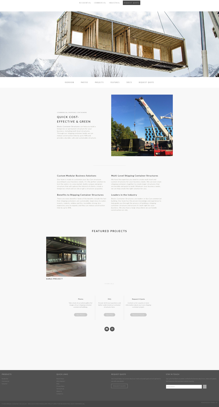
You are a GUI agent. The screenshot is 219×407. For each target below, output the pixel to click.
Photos (84, 82)
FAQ (57, 384)
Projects (99, 82)
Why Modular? (60, 381)
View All (109, 283)
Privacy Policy (60, 386)
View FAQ (109, 315)
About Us (59, 391)
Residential (85, 3)
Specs (129, 82)
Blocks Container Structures (68, 126)
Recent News (60, 379)
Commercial (100, 3)
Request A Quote (138, 315)
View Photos (80, 315)
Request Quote (131, 3)
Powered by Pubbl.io (209, 402)
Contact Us (59, 394)
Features (115, 82)
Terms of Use (60, 389)
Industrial (114, 3)
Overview (69, 82)
